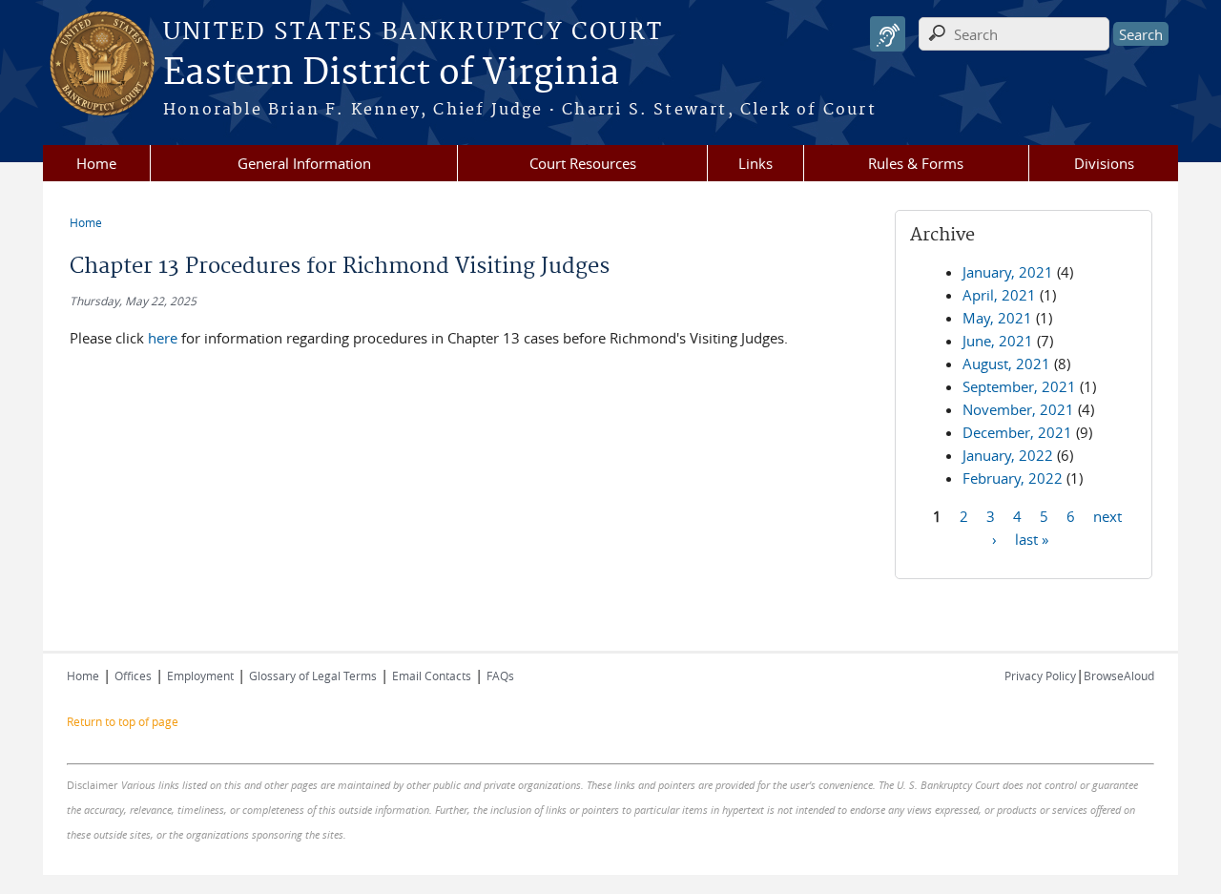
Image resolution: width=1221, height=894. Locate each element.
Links (755, 163)
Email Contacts (431, 675)
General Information (304, 163)
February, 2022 (1012, 478)
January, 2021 (1007, 271)
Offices (133, 675)
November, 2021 (1018, 409)
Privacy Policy (1040, 675)
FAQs (500, 675)
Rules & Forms (915, 163)
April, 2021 (999, 294)
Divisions (1104, 163)
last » (1031, 538)
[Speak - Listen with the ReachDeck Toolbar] (887, 34)
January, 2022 (1007, 455)
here (164, 337)
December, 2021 (1017, 432)
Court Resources (582, 163)
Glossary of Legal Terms (313, 675)
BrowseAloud (1119, 675)
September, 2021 (1019, 386)
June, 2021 (997, 340)
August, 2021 (1006, 363)
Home (96, 163)
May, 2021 (997, 317)
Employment (200, 675)
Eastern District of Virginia (391, 73)
